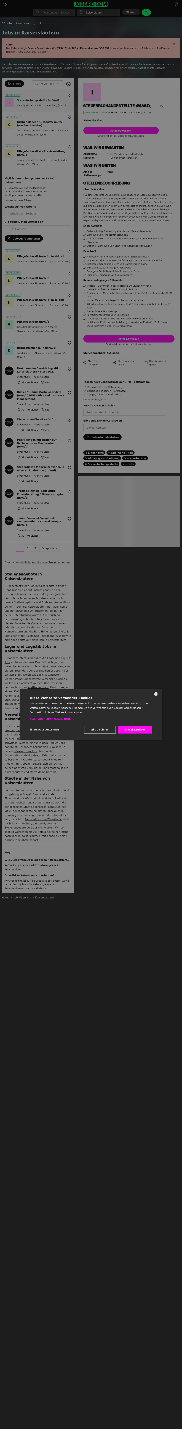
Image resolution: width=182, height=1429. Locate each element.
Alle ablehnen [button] (100, 729)
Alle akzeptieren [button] (135, 729)
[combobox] (156, 694)
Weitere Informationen (69, 712)
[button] (91, 719)
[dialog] (91, 714)
